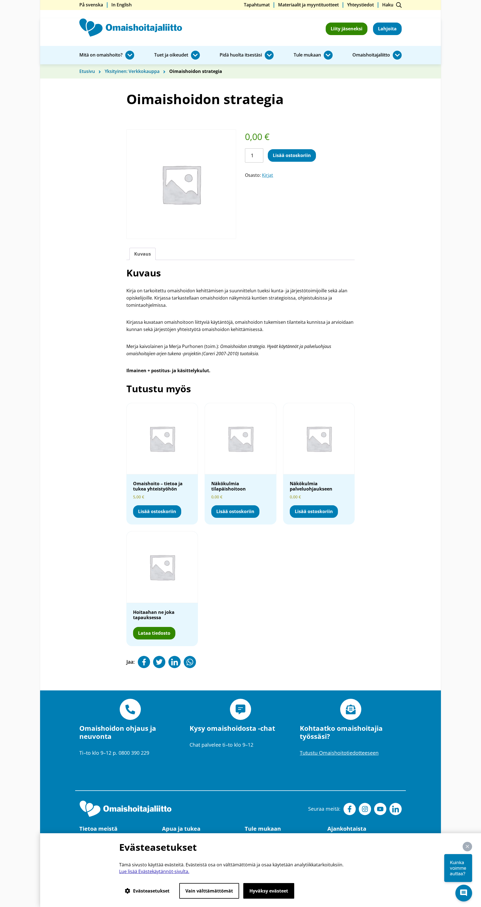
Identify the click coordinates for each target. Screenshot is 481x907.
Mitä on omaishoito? (100, 55)
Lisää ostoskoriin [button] (157, 511)
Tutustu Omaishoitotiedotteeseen (339, 752)
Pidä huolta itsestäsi (241, 55)
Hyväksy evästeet (268, 891)
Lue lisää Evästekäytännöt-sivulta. (154, 871)
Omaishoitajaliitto (371, 55)
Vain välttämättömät (209, 891)
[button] (467, 846)
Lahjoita (387, 29)
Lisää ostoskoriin (292, 155)
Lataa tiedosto (156, 634)
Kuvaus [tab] (142, 254)
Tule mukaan (307, 55)
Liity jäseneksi (346, 29)
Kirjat (267, 175)
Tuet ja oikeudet (171, 55)
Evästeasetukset (151, 891)
